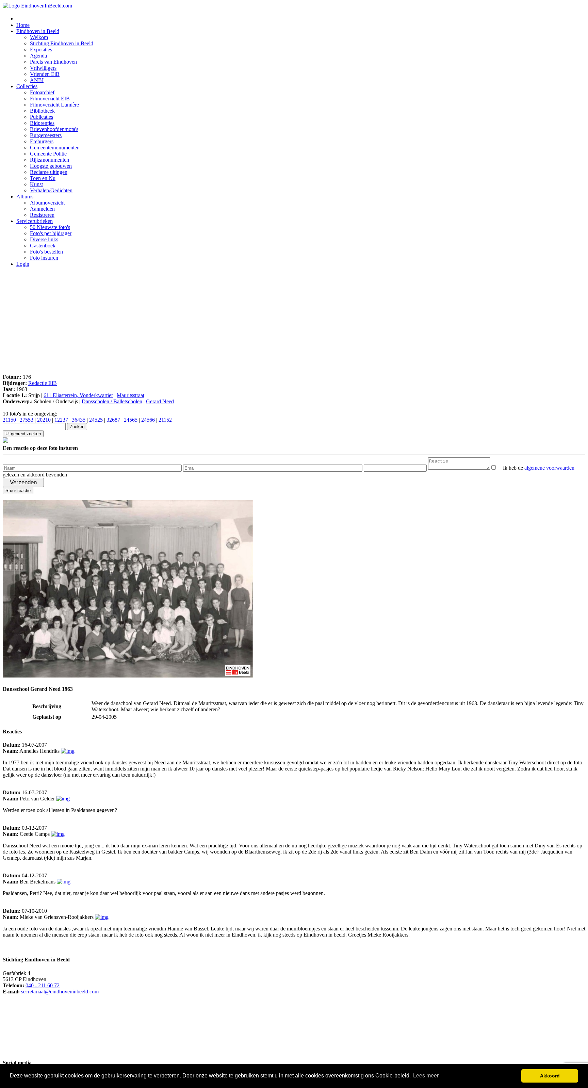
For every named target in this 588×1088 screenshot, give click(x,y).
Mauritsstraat (130, 395)
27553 (26, 420)
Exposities (41, 49)
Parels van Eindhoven (53, 62)
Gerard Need (160, 401)
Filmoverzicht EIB (50, 98)
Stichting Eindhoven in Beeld (61, 43)
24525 (96, 420)
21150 (9, 420)
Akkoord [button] (550, 1075)
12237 (61, 420)
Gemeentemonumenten (55, 147)
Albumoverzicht (47, 203)
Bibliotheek (42, 111)
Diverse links (44, 239)
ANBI (37, 80)
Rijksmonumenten (49, 160)
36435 (78, 420)
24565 (130, 420)
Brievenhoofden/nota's (54, 129)
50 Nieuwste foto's (50, 227)
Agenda (38, 56)
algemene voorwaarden (549, 468)
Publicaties (41, 117)
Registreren (42, 215)
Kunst (36, 184)
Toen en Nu (42, 178)
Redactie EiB (42, 383)
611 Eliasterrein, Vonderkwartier (78, 395)
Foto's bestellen (46, 252)
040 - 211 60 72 (43, 985)
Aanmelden (42, 209)
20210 (44, 420)
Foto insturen (44, 258)
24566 (148, 420)
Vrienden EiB (45, 74)
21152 (165, 420)
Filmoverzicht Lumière (54, 105)
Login (22, 264)
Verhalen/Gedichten (51, 190)
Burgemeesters (46, 135)
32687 (113, 420)
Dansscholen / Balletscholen (112, 401)
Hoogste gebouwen (51, 166)
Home (23, 25)
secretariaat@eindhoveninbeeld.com (60, 991)
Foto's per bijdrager (50, 233)
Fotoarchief (42, 92)
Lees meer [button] (426, 1075)
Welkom (39, 37)
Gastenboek (42, 245)
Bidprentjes (42, 123)
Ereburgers (41, 141)
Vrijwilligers (43, 68)
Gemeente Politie (48, 154)
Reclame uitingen (48, 172)
